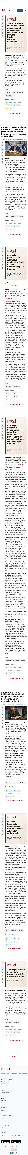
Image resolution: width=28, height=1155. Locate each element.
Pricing (2, 1113)
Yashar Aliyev (22, 782)
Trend (7, 65)
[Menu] (25, 10)
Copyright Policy (5, 1125)
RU (16, 1152)
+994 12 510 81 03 (5, 1081)
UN (7, 216)
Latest (2, 1090)
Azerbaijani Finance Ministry (13, 1022)
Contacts (3, 1102)
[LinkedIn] (19, 1135)
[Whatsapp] (2, 1135)
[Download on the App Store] (5, 1141)
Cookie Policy (4, 1127)
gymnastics (17, 386)
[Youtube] (12, 1135)
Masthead (3, 1100)
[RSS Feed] (22, 1135)
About (2, 1098)
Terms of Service (5, 1121)
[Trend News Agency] (5, 1069)
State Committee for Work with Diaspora (15, 660)
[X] (9, 1135)
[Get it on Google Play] (16, 1141)
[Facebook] (5, 1135)
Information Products (6, 1115)
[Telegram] (15, 1135)
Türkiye (8, 92)
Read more (14, 285)
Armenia (21, 216)
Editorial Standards (5, 1105)
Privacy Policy (4, 1123)
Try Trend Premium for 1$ (15, 113)
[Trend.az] (5, 10)
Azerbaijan (8, 95)
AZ (14, 1152)
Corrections (4, 1107)
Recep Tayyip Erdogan (18, 92)
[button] (2, 16)
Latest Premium (5, 1092)
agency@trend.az (5, 1083)
